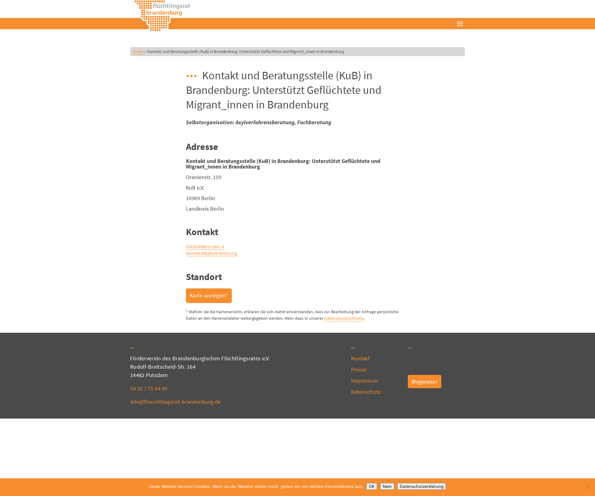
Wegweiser (425, 381)
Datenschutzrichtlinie (344, 318)
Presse (359, 369)
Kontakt (360, 358)
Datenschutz (366, 391)
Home (138, 51)
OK (372, 486)
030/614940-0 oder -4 (205, 246)
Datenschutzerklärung (421, 486)
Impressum (364, 380)
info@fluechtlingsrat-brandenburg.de (175, 401)
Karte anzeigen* (209, 295)
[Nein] (587, 487)
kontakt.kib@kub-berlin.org (211, 253)
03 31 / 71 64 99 (149, 388)
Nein (387, 486)
